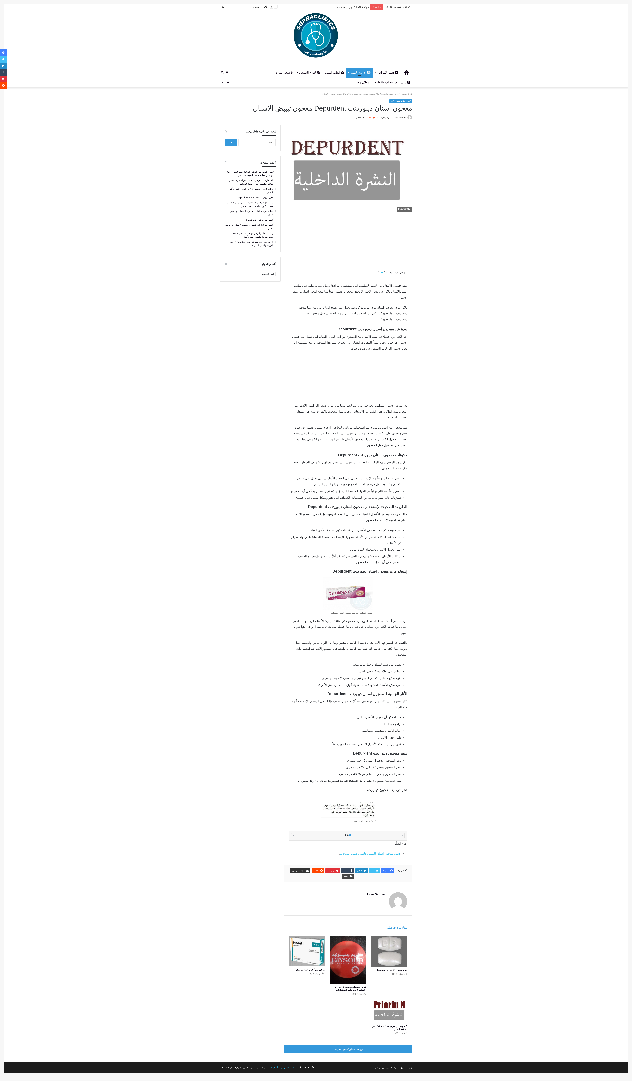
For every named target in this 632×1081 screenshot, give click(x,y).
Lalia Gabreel (400, 117)
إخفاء (381, 272)
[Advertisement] (348, 240)
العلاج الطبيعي (308, 72)
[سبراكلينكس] (316, 36)
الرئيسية (406, 94)
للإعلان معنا (363, 82)
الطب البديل (333, 72)
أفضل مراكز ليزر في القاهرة (260, 219)
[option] (348, 812)
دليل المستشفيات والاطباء (391, 82)
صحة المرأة (283, 72)
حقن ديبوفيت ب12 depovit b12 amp (256, 197)
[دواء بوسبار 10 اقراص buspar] (389, 951)
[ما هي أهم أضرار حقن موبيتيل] (307, 951)
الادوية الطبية (358, 72)
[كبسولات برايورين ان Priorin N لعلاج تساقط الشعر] (389, 1011)
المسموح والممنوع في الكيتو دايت (350, 7)
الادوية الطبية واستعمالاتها (388, 94)
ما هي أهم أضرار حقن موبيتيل (310, 969)
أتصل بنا (274, 1067)
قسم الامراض (386, 72)
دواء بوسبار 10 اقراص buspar (392, 970)
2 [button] (348, 835)
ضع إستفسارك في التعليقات (348, 1049)
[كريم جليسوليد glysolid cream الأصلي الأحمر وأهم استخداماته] (348, 960)
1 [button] (350, 835)
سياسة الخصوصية (288, 1067)
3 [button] (345, 835)
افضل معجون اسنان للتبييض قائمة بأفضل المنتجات (370, 853)
